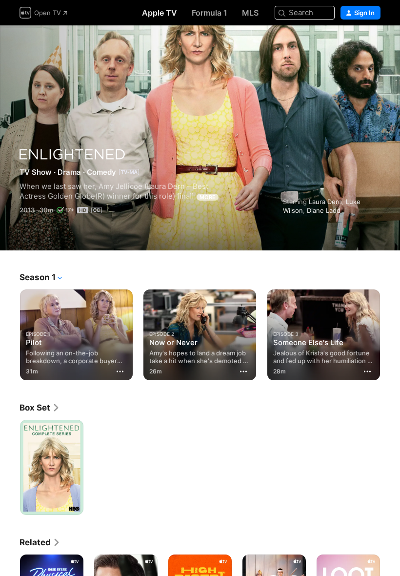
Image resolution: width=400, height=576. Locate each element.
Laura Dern (325, 202)
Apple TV (159, 13)
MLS (250, 13)
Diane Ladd (323, 210)
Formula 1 (209, 13)
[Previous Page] (10, 333)
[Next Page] (390, 333)
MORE (208, 197)
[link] (40, 407)
